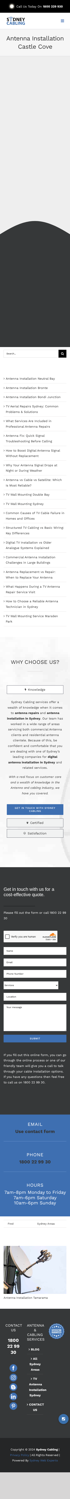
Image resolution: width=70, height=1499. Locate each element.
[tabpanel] (35, 757)
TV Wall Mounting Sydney (25, 504)
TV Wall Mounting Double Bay (28, 494)
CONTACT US (35, 1407)
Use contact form (35, 1131)
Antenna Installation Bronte (27, 388)
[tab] (35, 689)
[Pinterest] (13, 1406)
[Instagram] (13, 1377)
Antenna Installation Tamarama (35, 1269)
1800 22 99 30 (34, 1082)
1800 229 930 (53, 6)
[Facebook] (13, 1368)
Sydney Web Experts (43, 1460)
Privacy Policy (19, 1455)
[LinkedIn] (13, 1396)
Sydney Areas (46, 1223)
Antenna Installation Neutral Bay (30, 378)
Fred (10, 1223)
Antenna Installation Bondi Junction (33, 397)
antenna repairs (27, 713)
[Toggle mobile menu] (63, 21)
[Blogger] (13, 1387)
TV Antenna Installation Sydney (35, 1387)
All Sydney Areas (35, 1364)
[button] (64, 1419)
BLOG (35, 1349)
